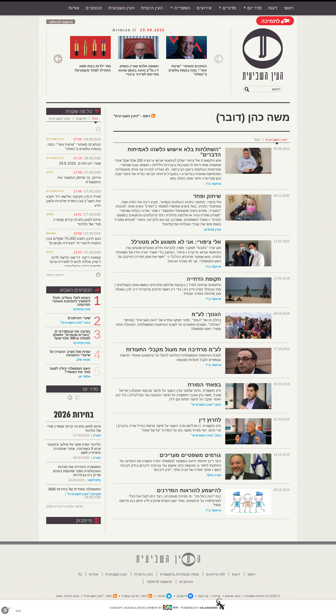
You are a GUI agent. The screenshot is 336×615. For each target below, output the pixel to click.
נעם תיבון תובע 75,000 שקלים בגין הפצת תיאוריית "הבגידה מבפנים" (73, 240)
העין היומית (152, 8)
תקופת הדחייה (204, 279)
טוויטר (161, 596)
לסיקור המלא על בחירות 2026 (64, 506)
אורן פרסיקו (212, 229)
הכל (257, 140)
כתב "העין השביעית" (206, 404)
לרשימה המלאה (55, 274)
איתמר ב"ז (213, 184)
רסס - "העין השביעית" (131, 116)
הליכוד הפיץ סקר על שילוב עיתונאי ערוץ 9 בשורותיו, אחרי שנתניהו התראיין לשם (74, 449)
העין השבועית (121, 8)
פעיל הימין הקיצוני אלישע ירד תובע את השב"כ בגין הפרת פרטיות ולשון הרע (73, 200)
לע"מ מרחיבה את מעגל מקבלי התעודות (173, 349)
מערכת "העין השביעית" (84, 494)
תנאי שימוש (232, 596)
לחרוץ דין (210, 420)
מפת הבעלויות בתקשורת (179, 574)
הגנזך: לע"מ (206, 314)
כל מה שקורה (78, 111)
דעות (272, 8)
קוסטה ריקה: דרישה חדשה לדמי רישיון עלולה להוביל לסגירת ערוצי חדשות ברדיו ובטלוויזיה (75, 261)
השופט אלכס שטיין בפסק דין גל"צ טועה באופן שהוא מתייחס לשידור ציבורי (138, 70)
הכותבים (94, 8)
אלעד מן (84, 376)
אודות (74, 8)
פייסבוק (84, 520)
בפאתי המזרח (204, 385)
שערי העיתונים (79, 318)
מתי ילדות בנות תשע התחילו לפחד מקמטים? (92, 68)
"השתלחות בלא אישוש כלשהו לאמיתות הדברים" (174, 151)
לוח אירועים (215, 574)
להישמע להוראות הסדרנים (189, 490)
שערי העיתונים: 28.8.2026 (80, 163)
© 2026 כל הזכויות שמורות (262, 596)
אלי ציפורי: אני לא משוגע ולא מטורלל (176, 242)
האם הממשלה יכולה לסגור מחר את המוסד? (69, 370)
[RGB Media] (170, 607)
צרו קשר (203, 596)
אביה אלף (214, 475)
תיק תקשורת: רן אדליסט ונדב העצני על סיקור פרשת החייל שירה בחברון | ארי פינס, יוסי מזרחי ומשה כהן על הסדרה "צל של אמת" (168, 428)
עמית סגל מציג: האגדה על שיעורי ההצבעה (70, 353)
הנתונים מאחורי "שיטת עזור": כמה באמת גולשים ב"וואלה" (188, 70)
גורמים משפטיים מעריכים (190, 455)
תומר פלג (83, 360)
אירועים (204, 8)
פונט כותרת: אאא (67, 596)
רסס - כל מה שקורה (134, 596)
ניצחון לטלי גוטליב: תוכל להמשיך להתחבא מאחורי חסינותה (71, 301)
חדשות (81, 118)
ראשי (288, 8)
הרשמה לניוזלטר (61, 22)
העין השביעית (276, 140)
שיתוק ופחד (207, 196)
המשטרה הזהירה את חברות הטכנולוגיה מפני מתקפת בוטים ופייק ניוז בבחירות (77, 471)
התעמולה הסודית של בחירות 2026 (74, 489)
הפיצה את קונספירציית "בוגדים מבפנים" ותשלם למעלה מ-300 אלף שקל (71, 334)
